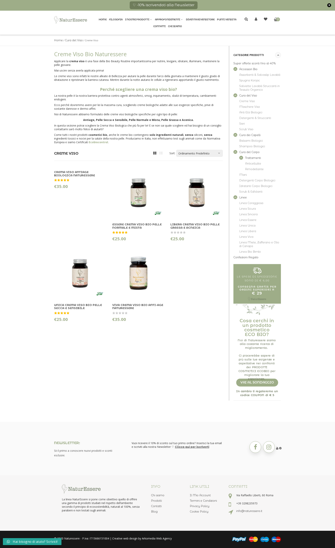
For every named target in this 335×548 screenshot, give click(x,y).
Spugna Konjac (249, 80)
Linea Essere (247, 220)
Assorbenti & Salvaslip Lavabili (259, 75)
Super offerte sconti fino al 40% (254, 63)
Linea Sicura (247, 208)
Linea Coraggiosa (251, 203)
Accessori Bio (248, 69)
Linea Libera (247, 231)
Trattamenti (253, 158)
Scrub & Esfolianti (250, 191)
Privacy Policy (199, 506)
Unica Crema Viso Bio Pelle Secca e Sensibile (78, 306)
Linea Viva (246, 237)
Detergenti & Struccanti (255, 118)
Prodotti (156, 500)
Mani (243, 175)
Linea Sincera (248, 214)
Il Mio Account (200, 495)
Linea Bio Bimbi (250, 251)
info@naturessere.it (249, 511)
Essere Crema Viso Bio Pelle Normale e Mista (137, 226)
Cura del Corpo (249, 152)
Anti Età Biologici (250, 112)
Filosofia (116, 19)
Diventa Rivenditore (200, 19)
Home (103, 19)
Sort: (172, 153)
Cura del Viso (74, 40)
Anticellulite (253, 163)
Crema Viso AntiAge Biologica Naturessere (74, 173)
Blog (154, 511)
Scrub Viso (246, 129)
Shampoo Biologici (252, 146)
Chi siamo (175, 26)
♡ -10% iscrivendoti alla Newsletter (163, 5)
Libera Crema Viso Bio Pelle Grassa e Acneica (195, 226)
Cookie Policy (199, 511)
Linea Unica (247, 225)
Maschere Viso (249, 107)
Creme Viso (247, 101)
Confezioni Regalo (245, 257)
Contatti (159, 26)
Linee (243, 197)
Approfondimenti (167, 19)
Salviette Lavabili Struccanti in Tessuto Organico (259, 87)
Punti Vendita (226, 19)
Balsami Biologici (251, 140)
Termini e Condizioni (203, 500)
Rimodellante (254, 169)
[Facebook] (255, 447)
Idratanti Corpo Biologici (255, 186)
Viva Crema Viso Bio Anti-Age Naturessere (137, 306)
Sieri (242, 123)
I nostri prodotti (137, 19)
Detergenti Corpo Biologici (257, 180)
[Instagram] (269, 447)
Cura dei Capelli (250, 135)
